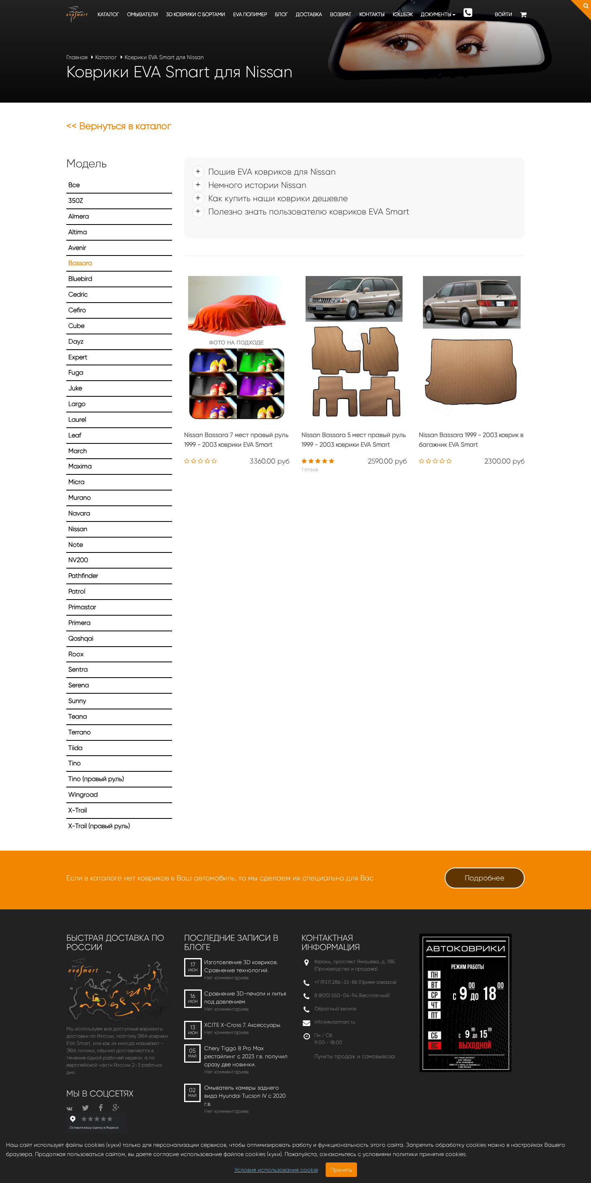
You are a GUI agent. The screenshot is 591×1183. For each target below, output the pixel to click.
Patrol (76, 591)
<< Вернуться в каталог (118, 126)
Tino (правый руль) (96, 779)
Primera (79, 623)
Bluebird (80, 278)
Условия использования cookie (276, 1170)
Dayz (76, 341)
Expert (77, 357)
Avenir (77, 247)
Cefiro (77, 310)
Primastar (82, 607)
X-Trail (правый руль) (99, 826)
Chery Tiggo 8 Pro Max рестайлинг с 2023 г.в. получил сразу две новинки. (245, 1056)
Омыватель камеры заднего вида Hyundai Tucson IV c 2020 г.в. (245, 1095)
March (77, 451)
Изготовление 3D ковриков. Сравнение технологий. (241, 966)
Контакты (372, 14)
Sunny (77, 701)
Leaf (74, 435)
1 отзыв (310, 469)
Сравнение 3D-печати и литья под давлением (245, 997)
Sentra (78, 669)
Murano (79, 497)
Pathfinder (83, 575)
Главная (77, 57)
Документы (436, 14)
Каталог (108, 14)
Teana (77, 716)
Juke (75, 388)
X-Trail (77, 810)
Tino (74, 763)
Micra (76, 482)
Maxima (80, 466)
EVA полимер (250, 14)
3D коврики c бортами (195, 14)
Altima (77, 232)
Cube (76, 326)
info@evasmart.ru (334, 1022)
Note (75, 544)
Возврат (340, 14)
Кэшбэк (403, 14)
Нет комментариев (226, 978)
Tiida (75, 748)
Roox (76, 654)
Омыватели (142, 14)
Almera (78, 216)
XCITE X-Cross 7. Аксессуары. (242, 1025)
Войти (503, 14)
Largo (77, 404)
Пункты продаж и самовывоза (354, 1056)
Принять (341, 1170)
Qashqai (80, 638)
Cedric (78, 294)
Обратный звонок (335, 1009)
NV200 (78, 560)
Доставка (309, 14)
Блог (281, 14)
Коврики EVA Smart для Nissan (164, 57)
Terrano (79, 732)
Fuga (75, 372)
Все (74, 185)
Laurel (77, 419)
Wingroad (83, 794)
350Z (75, 200)
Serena (78, 685)
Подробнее (485, 878)
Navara (79, 513)
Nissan (77, 529)
